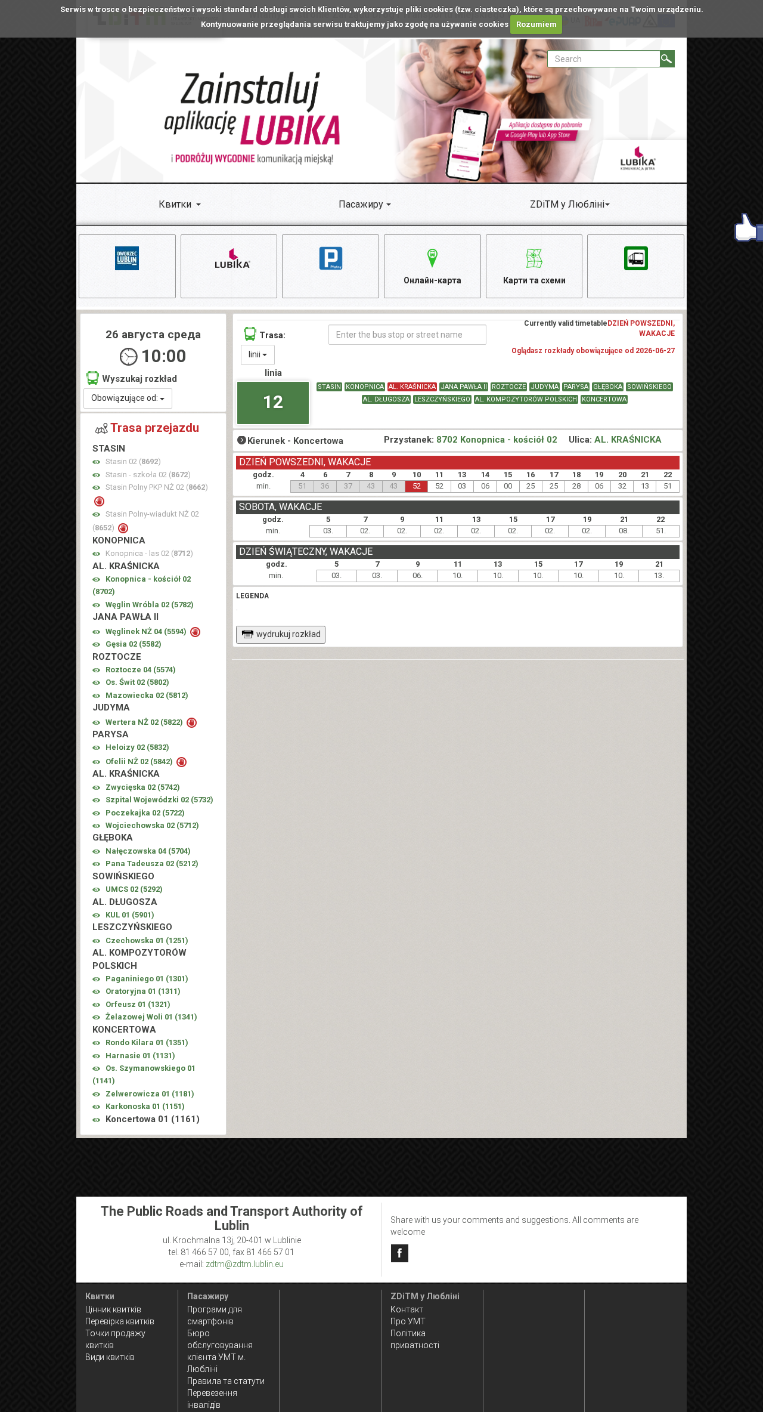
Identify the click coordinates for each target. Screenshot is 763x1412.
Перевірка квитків (119, 1321)
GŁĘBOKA (607, 387)
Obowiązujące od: (125, 398)
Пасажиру (361, 204)
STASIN (329, 387)
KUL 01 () (130, 914)
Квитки (175, 204)
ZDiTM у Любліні (567, 204)
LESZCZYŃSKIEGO (442, 399)
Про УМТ (408, 1321)
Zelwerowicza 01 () (150, 1093)
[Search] (667, 58)
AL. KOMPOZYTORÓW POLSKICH (526, 399)
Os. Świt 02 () (137, 682)
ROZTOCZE (509, 387)
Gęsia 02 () (134, 643)
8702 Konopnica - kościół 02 (496, 439)
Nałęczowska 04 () (148, 850)
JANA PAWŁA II (464, 387)
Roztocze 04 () (141, 669)
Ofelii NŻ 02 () (140, 761)
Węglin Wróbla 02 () (150, 604)
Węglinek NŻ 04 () (147, 631)
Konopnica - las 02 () (149, 553)
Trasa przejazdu (154, 428)
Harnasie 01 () (140, 1055)
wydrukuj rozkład (288, 634)
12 (273, 401)
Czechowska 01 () (147, 940)
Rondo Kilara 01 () (147, 1042)
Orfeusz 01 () (138, 1004)
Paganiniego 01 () (147, 978)
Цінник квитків (113, 1309)
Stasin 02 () (133, 461)
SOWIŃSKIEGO (649, 387)
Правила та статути (226, 1381)
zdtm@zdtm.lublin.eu (245, 1264)
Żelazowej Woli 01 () (151, 1016)
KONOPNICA (365, 387)
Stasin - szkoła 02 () (148, 474)
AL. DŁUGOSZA (386, 399)
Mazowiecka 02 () (147, 695)
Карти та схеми (534, 280)
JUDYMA (545, 387)
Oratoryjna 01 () (143, 991)
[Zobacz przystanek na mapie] (96, 462)
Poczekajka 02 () (145, 812)
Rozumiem (536, 24)
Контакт (406, 1309)
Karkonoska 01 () (145, 1106)
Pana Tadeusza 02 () (152, 863)
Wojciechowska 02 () (152, 825)
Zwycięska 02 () (143, 787)
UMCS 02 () (134, 889)
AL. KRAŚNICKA (412, 387)
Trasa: (272, 335)
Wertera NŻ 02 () (145, 722)
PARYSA (575, 387)
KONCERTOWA (604, 399)
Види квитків (110, 1357)
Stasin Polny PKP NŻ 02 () (157, 487)
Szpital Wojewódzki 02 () (159, 799)
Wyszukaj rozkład (139, 378)
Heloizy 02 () (137, 747)
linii (255, 354)
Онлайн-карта (432, 280)
